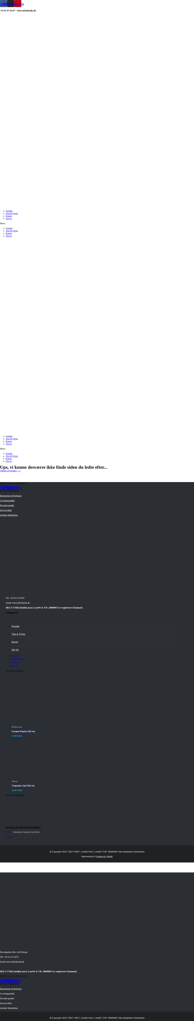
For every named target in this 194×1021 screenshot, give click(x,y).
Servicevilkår (6, 510)
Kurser (9, 216)
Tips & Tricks (12, 213)
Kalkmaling (17, 832)
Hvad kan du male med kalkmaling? (23, 827)
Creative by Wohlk (104, 856)
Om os (9, 218)
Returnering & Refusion (11, 496)
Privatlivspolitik (7, 505)
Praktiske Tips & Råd (31, 832)
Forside (9, 211)
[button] (97, 223)
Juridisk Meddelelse (9, 515)
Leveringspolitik (7, 500)
